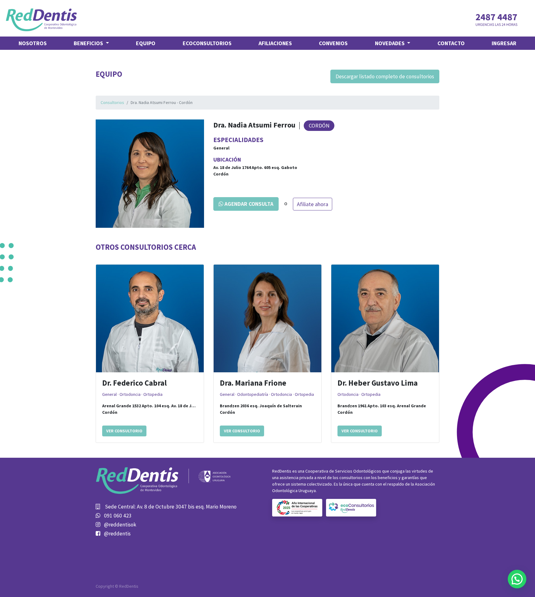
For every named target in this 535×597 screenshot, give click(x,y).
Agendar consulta (248, 204)
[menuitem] (32, 43)
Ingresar (504, 43)
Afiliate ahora (312, 204)
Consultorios (112, 102)
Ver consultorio (124, 431)
